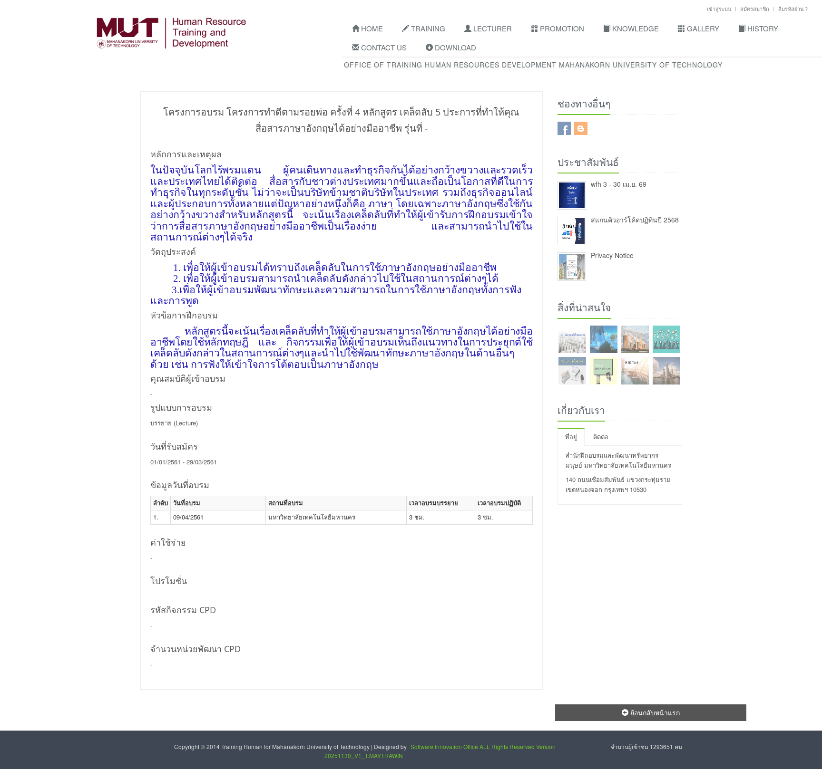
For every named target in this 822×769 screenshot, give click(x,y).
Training (427, 28)
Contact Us (383, 47)
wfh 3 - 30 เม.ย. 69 (618, 184)
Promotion (561, 28)
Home (371, 28)
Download (454, 47)
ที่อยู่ (571, 436)
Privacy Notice (612, 255)
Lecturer (491, 28)
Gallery (702, 28)
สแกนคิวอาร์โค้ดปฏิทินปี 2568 (635, 219)
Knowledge (634, 28)
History (761, 28)
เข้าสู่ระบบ (719, 8)
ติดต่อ (600, 436)
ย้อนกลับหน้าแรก (654, 712)
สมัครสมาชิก (754, 8)
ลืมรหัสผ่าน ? (793, 8)
